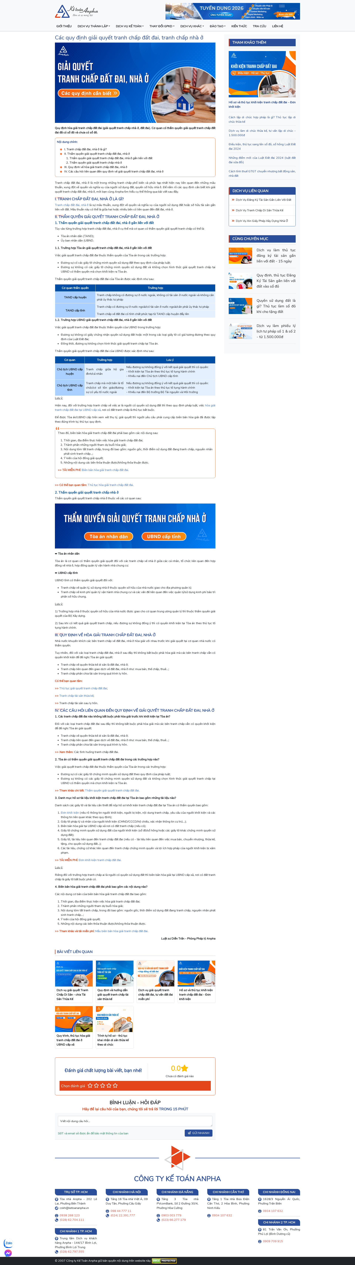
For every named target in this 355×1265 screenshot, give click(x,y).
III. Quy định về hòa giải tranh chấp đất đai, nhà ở (95, 167)
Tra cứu (259, 26)
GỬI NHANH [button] (200, 1133)
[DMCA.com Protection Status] (164, 1261)
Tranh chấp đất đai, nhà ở (71, 205)
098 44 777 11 (121, 1211)
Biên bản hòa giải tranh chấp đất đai (105, 470)
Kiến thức (239, 26)
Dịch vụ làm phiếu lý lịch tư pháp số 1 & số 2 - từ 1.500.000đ (276, 331)
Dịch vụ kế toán (128, 26)
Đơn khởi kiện (70, 813)
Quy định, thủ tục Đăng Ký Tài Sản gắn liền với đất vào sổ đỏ (276, 281)
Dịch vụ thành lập (93, 26)
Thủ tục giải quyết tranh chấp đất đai (83, 688)
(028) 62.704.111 (72, 1220)
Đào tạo (216, 26)
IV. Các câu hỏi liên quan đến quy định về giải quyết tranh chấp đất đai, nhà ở (113, 172)
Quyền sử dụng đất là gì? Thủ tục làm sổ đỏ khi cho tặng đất (276, 306)
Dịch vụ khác (191, 26)
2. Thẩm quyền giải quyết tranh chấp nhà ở (94, 163)
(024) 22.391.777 (123, 1215)
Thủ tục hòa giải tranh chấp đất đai (110, 485)
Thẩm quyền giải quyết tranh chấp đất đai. (112, 790)
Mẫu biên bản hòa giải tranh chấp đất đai (121, 931)
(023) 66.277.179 (173, 1220)
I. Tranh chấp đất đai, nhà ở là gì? (85, 149)
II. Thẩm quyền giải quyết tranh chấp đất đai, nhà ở (97, 154)
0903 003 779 (171, 1215)
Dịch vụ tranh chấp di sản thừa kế (259, 211)
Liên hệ (277, 26)
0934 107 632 (222, 1215)
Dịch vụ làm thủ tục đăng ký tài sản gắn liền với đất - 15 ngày (276, 256)
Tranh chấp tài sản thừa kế (76, 696)
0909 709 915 (273, 1241)
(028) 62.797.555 (72, 1252)
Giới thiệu (64, 26)
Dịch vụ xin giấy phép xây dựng (257, 221)
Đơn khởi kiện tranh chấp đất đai (100, 860)
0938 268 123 (70, 1215)
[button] (90, 1085)
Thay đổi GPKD (161, 26)
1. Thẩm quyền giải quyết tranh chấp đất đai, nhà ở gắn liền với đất (109, 158)
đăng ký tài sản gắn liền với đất (269, 200)
